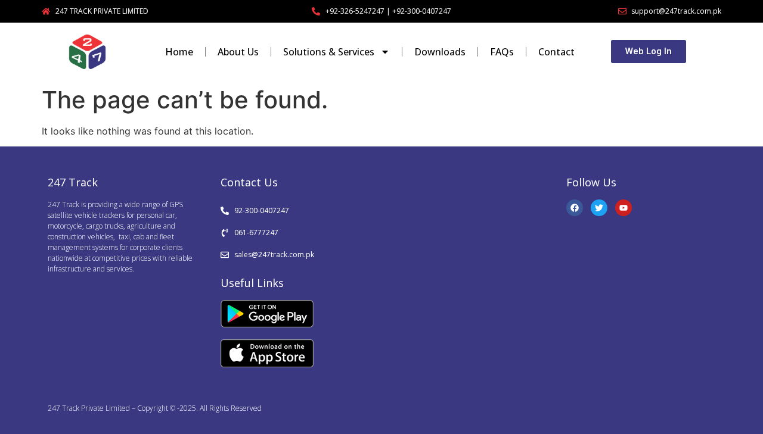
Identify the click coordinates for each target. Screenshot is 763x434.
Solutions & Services (328, 51)
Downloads (440, 51)
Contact (556, 51)
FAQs (502, 51)
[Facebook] (574, 207)
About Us (238, 51)
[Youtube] (623, 207)
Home (179, 51)
